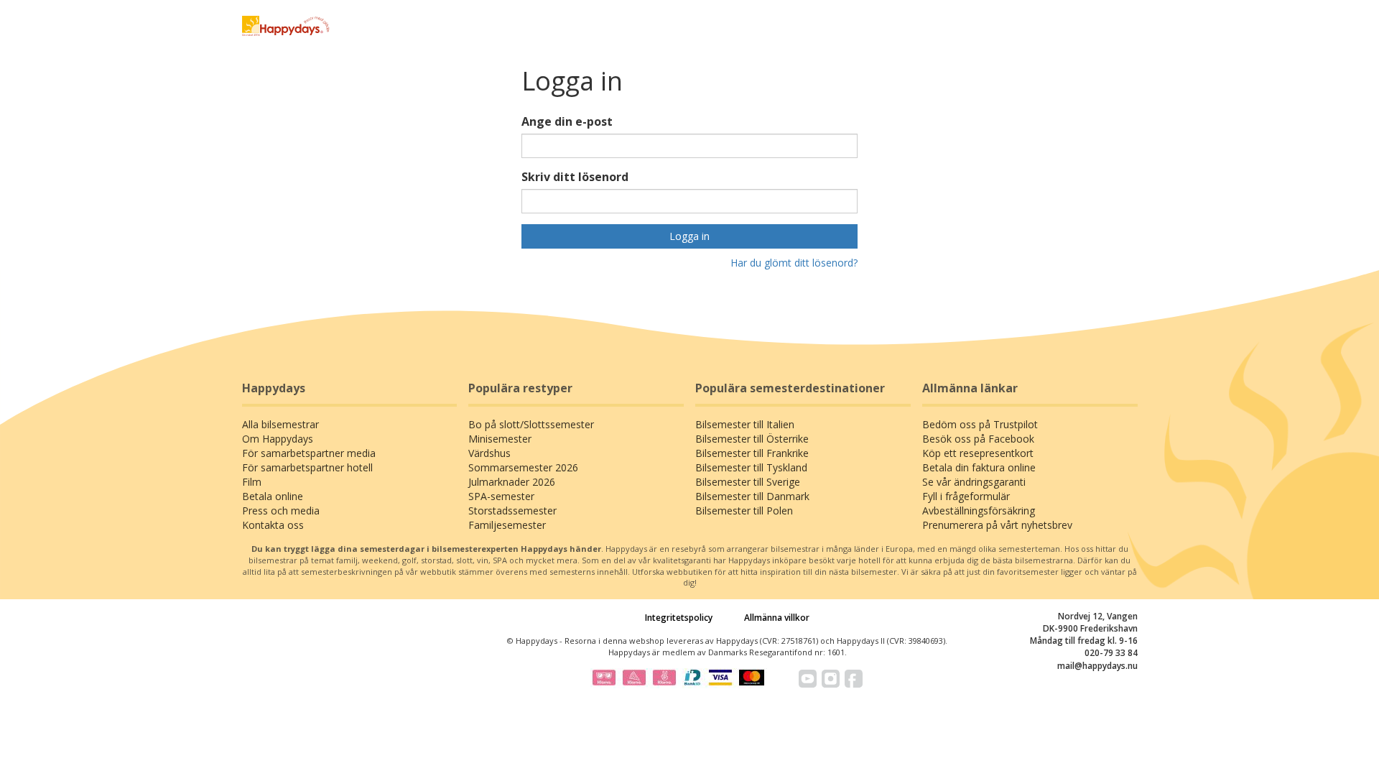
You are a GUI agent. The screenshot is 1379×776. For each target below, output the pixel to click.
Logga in (689, 236)
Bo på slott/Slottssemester (531, 424)
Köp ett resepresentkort (978, 453)
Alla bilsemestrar (280, 424)
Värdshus (489, 453)
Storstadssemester (512, 510)
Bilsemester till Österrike (752, 438)
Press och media (281, 510)
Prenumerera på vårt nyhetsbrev (997, 525)
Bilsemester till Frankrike (752, 453)
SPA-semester (501, 496)
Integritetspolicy (678, 617)
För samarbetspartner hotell (307, 467)
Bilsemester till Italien (744, 424)
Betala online (272, 496)
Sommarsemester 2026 (523, 467)
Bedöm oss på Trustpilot (980, 424)
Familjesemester (507, 525)
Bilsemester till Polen (744, 510)
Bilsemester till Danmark (752, 496)
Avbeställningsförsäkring (978, 510)
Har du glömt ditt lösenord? (794, 262)
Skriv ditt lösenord (574, 177)
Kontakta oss (273, 525)
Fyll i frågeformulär (966, 496)
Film (251, 482)
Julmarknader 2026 (511, 482)
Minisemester (499, 438)
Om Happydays (277, 438)
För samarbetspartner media (309, 453)
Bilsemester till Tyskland (751, 467)
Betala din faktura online (979, 467)
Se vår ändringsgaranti (974, 482)
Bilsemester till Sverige (747, 482)
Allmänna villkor (776, 617)
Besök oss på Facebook (978, 438)
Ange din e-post (567, 121)
